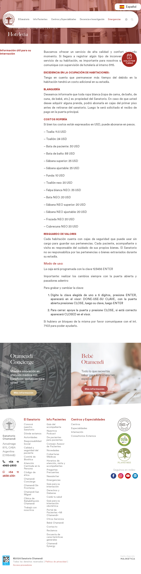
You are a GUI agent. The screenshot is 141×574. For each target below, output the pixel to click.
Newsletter (53, 476)
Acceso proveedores (22, 565)
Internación (77, 432)
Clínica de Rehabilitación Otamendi (31, 501)
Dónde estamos (32, 433)
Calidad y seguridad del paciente (31, 450)
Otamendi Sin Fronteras (31, 486)
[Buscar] (125, 18)
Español (131, 6)
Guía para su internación (53, 485)
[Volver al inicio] (9, 19)
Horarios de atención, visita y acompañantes (56, 463)
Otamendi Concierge (29, 480)
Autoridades (30, 437)
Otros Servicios (55, 519)
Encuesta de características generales (55, 537)
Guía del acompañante (54, 425)
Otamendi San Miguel (31, 493)
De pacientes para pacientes (55, 438)
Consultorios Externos (83, 436)
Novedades (53, 450)
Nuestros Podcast (52, 432)
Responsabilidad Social (32, 442)
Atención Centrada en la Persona (32, 466)
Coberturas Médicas (53, 455)
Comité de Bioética (30, 458)
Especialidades (79, 428)
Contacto (52, 526)
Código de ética (30, 473)
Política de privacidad (56, 561)
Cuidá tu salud (54, 497)
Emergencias (54, 480)
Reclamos (52, 530)
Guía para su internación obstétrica (53, 503)
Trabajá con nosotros (30, 508)
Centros (75, 424)
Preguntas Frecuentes (53, 471)
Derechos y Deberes (53, 491)
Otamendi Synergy (52, 544)
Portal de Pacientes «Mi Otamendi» (54, 513)
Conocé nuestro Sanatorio (29, 427)
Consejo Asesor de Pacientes (55, 445)
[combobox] (128, 6)
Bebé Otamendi (55, 523)
